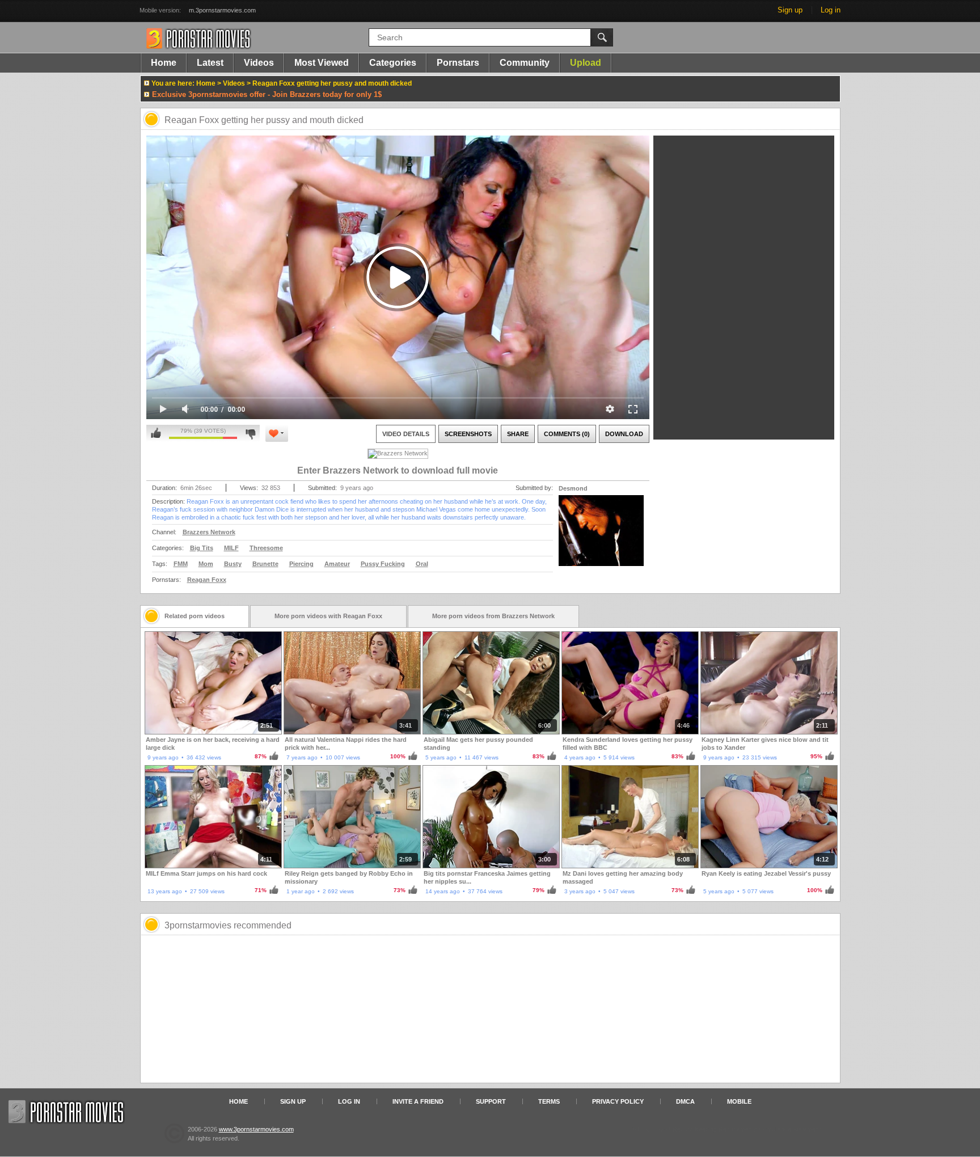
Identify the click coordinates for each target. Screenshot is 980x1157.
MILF (231, 547)
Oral (422, 563)
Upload (585, 62)
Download (624, 433)
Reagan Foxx (206, 579)
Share (518, 433)
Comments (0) (567, 433)
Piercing (301, 563)
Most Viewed (321, 62)
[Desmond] (601, 537)
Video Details (405, 433)
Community (525, 62)
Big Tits (201, 547)
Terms (549, 1101)
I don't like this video (250, 433)
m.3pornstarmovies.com (222, 10)
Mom (205, 563)
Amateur (337, 563)
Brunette (265, 563)
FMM (181, 563)
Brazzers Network (209, 532)
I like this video (156, 433)
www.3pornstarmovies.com (256, 1129)
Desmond (573, 488)
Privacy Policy (618, 1101)
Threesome (266, 547)
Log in (830, 10)
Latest (210, 62)
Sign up (790, 10)
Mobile (739, 1101)
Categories (392, 62)
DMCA (685, 1101)
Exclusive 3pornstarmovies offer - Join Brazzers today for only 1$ (267, 94)
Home (163, 62)
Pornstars (458, 62)
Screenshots (468, 433)
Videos (259, 62)
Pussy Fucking (383, 563)
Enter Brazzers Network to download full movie (397, 470)
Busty (233, 563)
